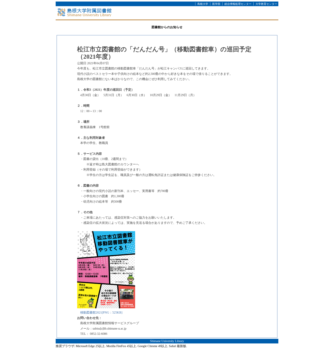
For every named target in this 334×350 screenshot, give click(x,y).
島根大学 (202, 3)
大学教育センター (266, 3)
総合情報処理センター (237, 3)
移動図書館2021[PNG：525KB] (101, 312)
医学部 (216, 3)
